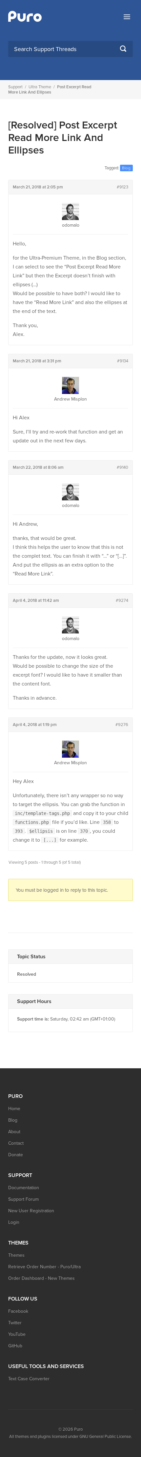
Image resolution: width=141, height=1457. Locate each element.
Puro (78, 1429)
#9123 (122, 187)
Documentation (23, 1188)
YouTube (17, 1334)
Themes (16, 1255)
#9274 (122, 600)
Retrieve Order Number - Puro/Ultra (44, 1267)
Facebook (18, 1311)
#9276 (121, 724)
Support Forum (23, 1199)
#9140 (122, 467)
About (14, 1132)
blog (126, 168)
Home (14, 1108)
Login (13, 1222)
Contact (16, 1143)
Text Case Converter (29, 1379)
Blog (12, 1120)
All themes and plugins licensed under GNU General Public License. (70, 1436)
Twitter (15, 1323)
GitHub (15, 1346)
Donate (15, 1155)
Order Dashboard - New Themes (41, 1278)
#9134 (122, 361)
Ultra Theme (40, 87)
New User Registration (31, 1211)
